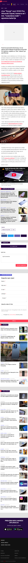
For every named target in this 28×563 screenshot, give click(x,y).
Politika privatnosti (5, 558)
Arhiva (16, 555)
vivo (13, 229)
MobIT (2, 8)
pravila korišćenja (12, 314)
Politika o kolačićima (5, 555)
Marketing (17, 550)
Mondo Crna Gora (5, 545)
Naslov (3, 281)
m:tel (5, 561)
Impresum (2, 553)
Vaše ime (3, 285)
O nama (2, 550)
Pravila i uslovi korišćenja (20, 558)
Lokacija (3, 293)
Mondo (3, 540)
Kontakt (16, 553)
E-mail (3, 289)
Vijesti (5, 8)
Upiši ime (3, 252)
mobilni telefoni (6, 229)
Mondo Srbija (4, 542)
